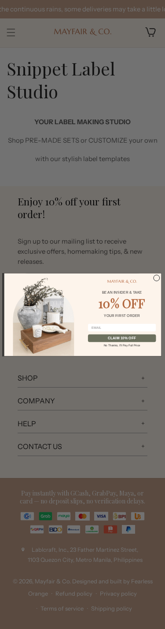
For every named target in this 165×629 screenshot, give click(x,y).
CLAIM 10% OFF (122, 338)
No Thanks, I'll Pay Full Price (121, 345)
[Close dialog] (156, 278)
